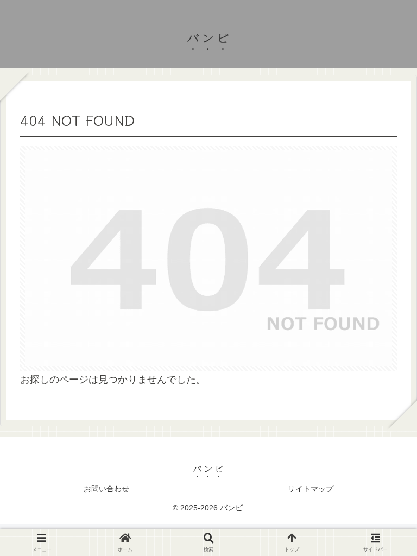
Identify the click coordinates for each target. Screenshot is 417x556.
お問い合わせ (106, 488)
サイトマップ (310, 488)
